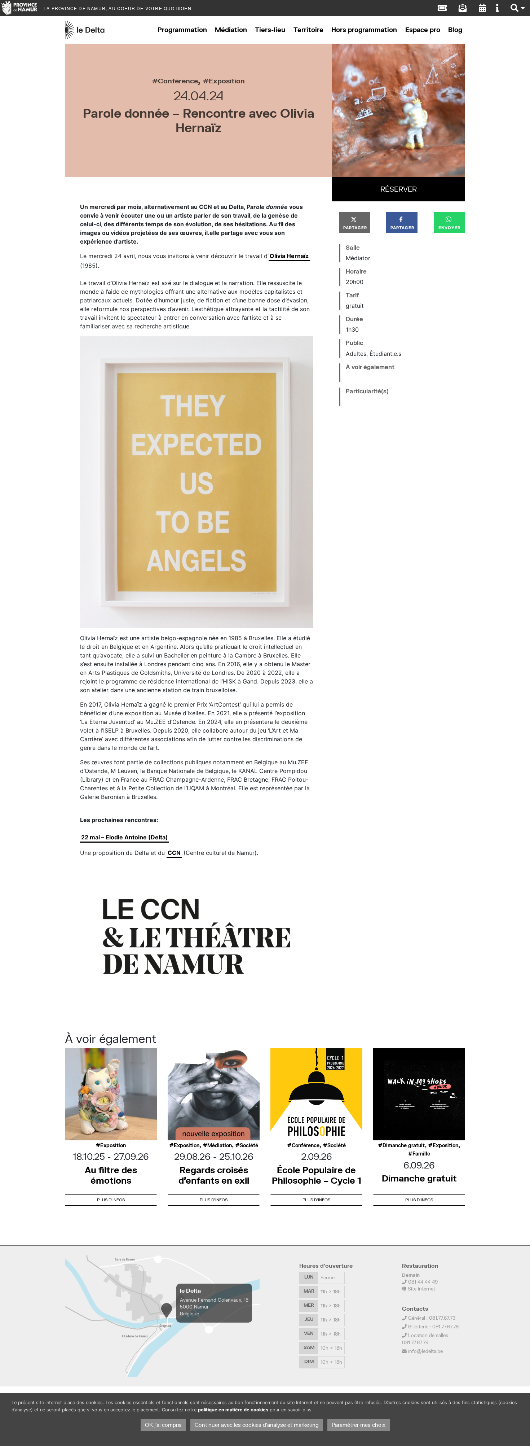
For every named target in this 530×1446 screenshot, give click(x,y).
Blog (455, 30)
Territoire (308, 30)
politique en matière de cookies (233, 1409)
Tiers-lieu (270, 30)
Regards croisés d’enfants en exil (213, 1175)
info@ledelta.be (425, 1351)
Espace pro (422, 30)
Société (249, 1145)
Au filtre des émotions (111, 1175)
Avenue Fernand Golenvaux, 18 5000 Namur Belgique (214, 1306)
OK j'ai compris (163, 1425)
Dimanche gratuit (404, 1145)
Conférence (178, 81)
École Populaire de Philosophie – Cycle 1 (316, 1175)
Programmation (182, 30)
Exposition (227, 81)
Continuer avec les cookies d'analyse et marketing (257, 1425)
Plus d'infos (111, 1199)
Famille (421, 1154)
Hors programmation (364, 30)
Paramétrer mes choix (358, 1425)
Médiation (231, 30)
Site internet (420, 1289)
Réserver (398, 189)
